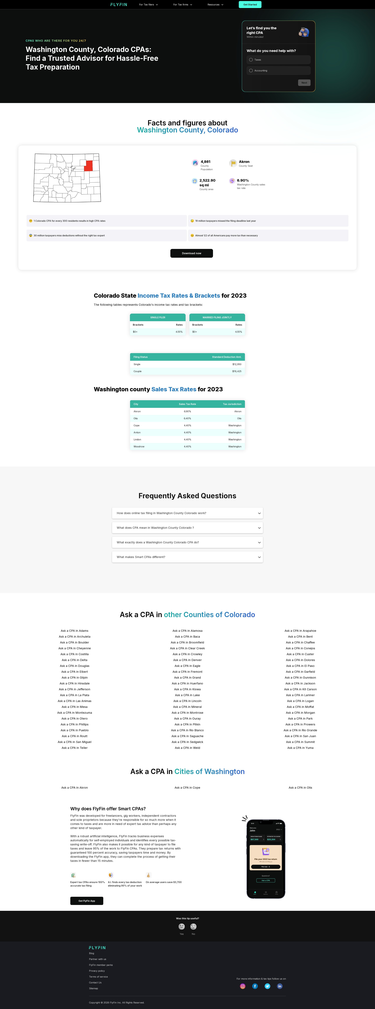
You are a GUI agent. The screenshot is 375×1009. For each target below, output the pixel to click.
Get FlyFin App (87, 900)
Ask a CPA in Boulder (74, 642)
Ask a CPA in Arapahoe (300, 630)
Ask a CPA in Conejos (300, 648)
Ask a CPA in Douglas (74, 666)
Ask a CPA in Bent (300, 636)
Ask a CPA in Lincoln (187, 701)
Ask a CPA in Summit (300, 742)
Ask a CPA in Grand (187, 677)
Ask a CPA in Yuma (300, 748)
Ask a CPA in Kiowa (187, 689)
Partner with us (97, 959)
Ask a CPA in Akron (74, 787)
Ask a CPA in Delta (74, 660)
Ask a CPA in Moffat (300, 707)
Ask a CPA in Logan (300, 701)
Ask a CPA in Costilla (74, 654)
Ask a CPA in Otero (75, 718)
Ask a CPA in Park (300, 718)
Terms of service (98, 976)
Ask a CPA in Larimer (300, 695)
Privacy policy (97, 970)
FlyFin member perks (101, 964)
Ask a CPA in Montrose (187, 712)
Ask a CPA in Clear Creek (187, 648)
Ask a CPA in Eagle (187, 666)
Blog (91, 953)
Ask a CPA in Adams (74, 630)
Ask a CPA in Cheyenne (74, 648)
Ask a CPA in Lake (187, 695)
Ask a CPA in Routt (74, 736)
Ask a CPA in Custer (300, 654)
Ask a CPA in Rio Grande (300, 730)
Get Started (250, 4)
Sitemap (93, 988)
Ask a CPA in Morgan (300, 712)
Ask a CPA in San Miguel (74, 742)
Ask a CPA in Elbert (74, 671)
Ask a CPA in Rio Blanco (187, 730)
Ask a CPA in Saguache (187, 736)
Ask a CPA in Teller (75, 748)
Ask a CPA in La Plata (74, 695)
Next (304, 82)
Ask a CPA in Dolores (300, 660)
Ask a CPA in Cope (187, 787)
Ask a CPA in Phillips (74, 724)
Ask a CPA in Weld (187, 748)
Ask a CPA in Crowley (187, 654)
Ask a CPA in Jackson (300, 683)
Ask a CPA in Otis (300, 787)
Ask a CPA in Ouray (187, 718)
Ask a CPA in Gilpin (75, 677)
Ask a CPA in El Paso (300, 666)
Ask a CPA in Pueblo (75, 730)
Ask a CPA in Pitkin (187, 724)
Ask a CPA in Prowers (300, 724)
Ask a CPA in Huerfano (187, 683)
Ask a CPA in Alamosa (187, 630)
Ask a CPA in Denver (187, 660)
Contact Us (95, 982)
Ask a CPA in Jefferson (74, 689)
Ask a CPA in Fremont (187, 671)
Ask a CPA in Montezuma (74, 712)
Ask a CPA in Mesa (74, 707)
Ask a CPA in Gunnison (300, 677)
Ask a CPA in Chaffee (300, 642)
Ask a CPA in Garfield (300, 671)
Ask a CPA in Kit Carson (300, 689)
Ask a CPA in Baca (187, 636)
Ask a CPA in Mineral (187, 707)
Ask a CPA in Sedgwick (187, 742)
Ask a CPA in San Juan (300, 736)
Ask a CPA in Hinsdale (75, 683)
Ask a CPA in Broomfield (187, 642)
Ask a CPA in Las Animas (74, 701)
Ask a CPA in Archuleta (74, 636)
